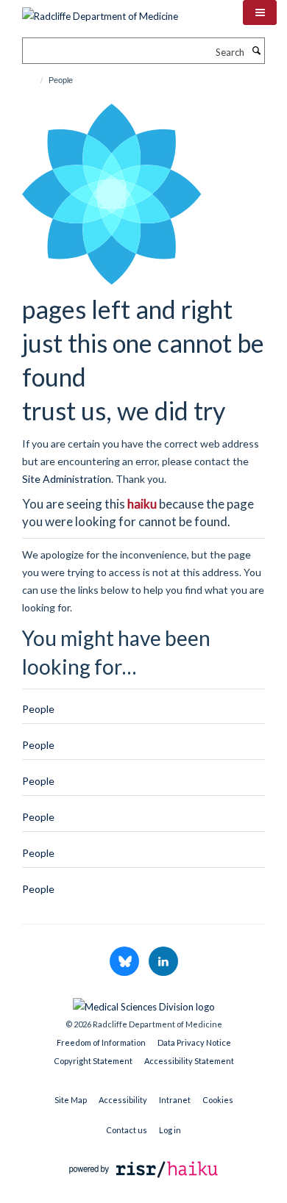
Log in (170, 1130)
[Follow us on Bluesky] (125, 962)
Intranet (175, 1100)
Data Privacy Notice (194, 1042)
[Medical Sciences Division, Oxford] (143, 1003)
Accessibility (123, 1100)
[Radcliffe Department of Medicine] (100, 11)
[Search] (256, 51)
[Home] (35, 80)
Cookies (217, 1100)
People (38, 709)
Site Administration (66, 479)
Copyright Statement (93, 1061)
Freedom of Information (101, 1042)
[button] (260, 12)
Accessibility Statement (189, 1061)
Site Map (70, 1100)
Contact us (126, 1130)
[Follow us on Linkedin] (163, 962)
